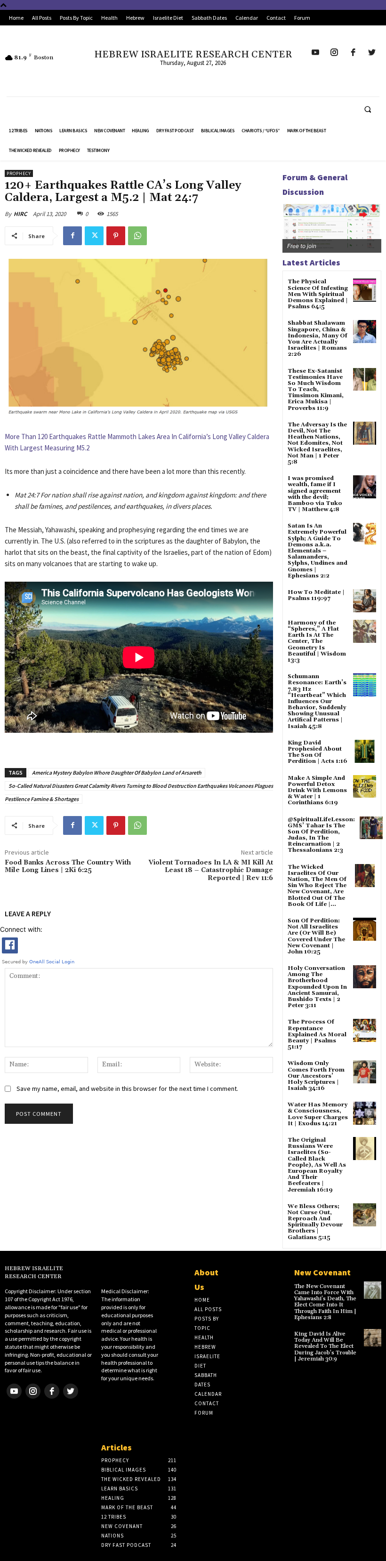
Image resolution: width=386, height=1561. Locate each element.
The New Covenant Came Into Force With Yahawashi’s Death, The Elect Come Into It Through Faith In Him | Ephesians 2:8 (325, 1302)
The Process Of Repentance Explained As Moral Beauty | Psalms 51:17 (317, 1034)
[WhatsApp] (137, 235)
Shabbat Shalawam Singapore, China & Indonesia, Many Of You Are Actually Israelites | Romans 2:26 (317, 339)
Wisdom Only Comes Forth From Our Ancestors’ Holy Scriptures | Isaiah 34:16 (316, 1076)
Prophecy (19, 173)
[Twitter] (94, 235)
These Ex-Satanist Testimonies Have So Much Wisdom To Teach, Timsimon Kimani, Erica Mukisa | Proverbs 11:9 (316, 390)
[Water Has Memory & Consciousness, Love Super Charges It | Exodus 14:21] (364, 1113)
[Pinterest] (115, 235)
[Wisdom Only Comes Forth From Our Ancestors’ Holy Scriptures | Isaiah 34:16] (364, 1071)
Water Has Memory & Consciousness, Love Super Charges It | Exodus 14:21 (318, 1114)
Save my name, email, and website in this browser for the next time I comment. (127, 1088)
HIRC (20, 214)
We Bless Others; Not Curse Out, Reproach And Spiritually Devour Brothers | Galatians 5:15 (315, 1222)
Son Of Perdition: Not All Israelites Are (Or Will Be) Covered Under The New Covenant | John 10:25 (316, 936)
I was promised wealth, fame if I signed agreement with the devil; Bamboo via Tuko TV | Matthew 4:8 (315, 494)
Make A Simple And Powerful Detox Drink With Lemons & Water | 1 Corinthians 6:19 (317, 791)
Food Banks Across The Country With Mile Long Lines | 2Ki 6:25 (68, 866)
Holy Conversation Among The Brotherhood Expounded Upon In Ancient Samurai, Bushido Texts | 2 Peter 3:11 (317, 987)
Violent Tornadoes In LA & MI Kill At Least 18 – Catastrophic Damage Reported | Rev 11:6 (211, 870)
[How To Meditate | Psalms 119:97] (364, 600)
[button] (367, 109)
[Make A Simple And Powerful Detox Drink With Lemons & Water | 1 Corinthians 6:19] (364, 786)
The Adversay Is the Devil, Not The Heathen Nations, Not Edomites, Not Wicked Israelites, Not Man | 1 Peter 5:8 (317, 443)
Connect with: (21, 929)
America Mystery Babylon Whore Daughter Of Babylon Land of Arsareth (116, 772)
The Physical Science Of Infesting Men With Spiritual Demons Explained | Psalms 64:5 (318, 294)
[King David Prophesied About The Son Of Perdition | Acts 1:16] (364, 751)
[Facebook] (72, 235)
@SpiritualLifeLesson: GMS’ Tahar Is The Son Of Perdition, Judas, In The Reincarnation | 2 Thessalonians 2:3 (321, 835)
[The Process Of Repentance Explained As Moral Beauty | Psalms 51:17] (364, 1030)
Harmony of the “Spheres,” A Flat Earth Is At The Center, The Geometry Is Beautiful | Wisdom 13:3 (317, 641)
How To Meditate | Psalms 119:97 (316, 595)
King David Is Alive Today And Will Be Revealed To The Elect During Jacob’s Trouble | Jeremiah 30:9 (325, 1346)
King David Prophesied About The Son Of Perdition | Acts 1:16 (317, 752)
